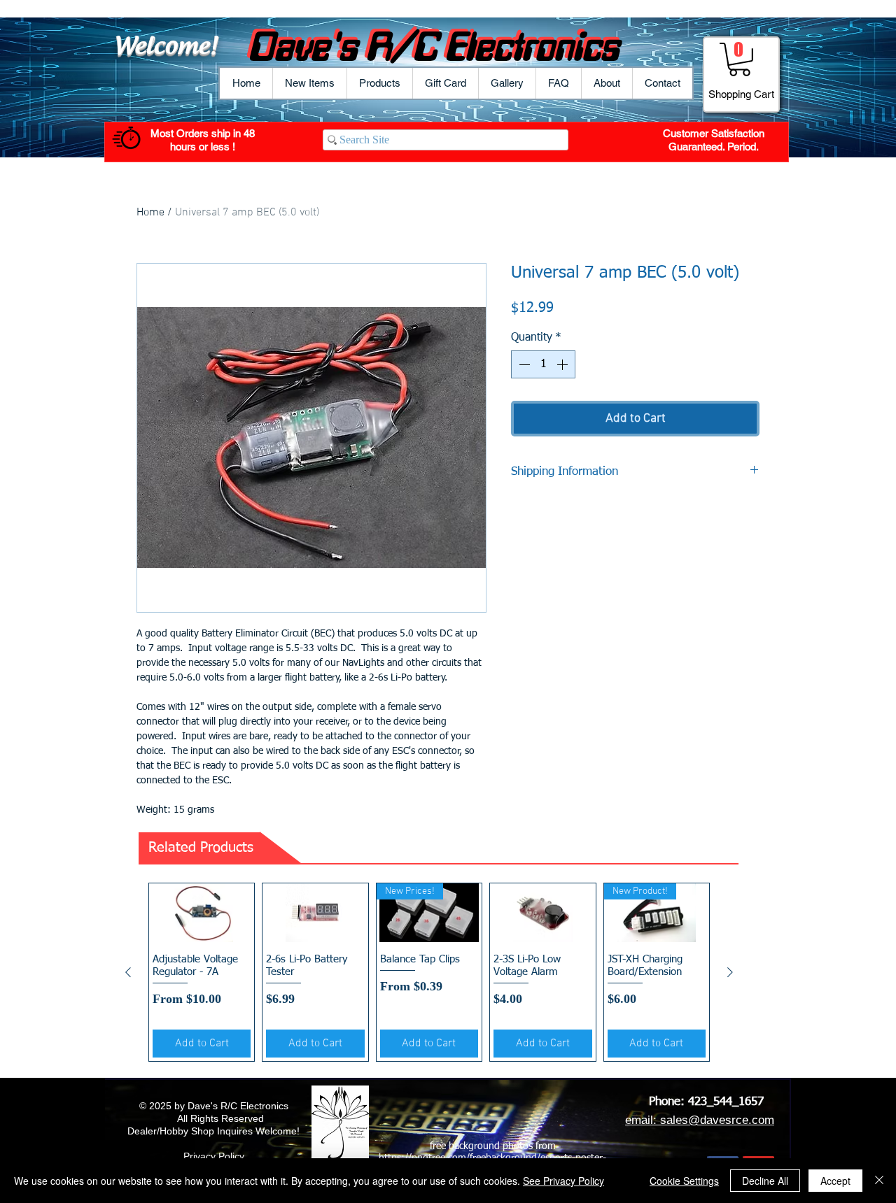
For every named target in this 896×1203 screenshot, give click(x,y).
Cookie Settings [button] (684, 1181)
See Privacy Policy (563, 1181)
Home (150, 213)
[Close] (879, 1180)
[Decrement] (523, 364)
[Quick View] (201, 913)
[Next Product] (730, 972)
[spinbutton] (543, 364)
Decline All (765, 1181)
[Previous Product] (128, 972)
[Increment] (563, 364)
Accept (835, 1181)
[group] (429, 972)
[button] (379, 83)
